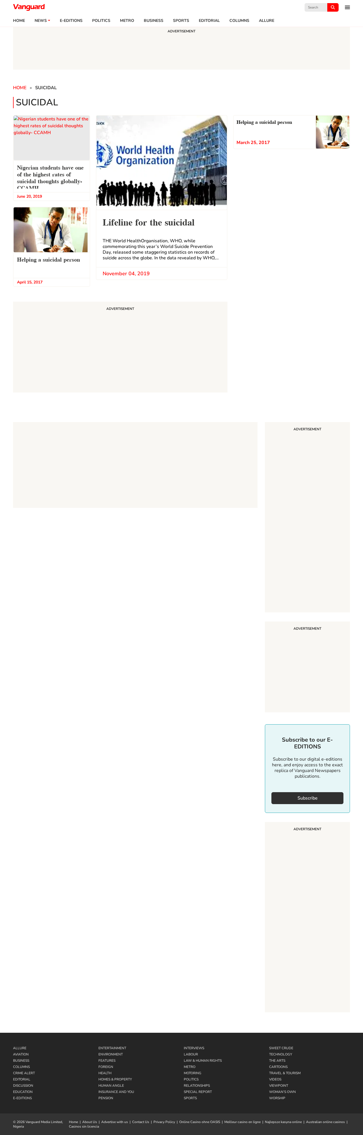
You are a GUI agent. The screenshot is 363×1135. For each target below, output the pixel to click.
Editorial (209, 20)
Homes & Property (115, 1079)
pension (105, 1098)
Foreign (105, 1067)
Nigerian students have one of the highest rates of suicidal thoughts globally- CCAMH (50, 177)
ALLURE (266, 20)
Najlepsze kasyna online (283, 1122)
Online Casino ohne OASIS (199, 1122)
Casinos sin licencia (84, 1126)
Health (104, 1073)
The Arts (277, 1060)
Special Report (198, 1092)
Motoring (192, 1073)
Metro (127, 20)
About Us (89, 1122)
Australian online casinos (325, 1122)
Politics (101, 20)
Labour (191, 1054)
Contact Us (140, 1122)
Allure (19, 1048)
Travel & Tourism (285, 1073)
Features (106, 1060)
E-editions (71, 20)
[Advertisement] (307, 518)
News (41, 20)
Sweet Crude (281, 1048)
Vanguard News (29, 7)
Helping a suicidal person (48, 259)
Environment (110, 1054)
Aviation (21, 1054)
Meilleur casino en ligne (242, 1122)
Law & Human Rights (203, 1060)
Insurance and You (116, 1092)
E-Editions (22, 1098)
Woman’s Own (282, 1092)
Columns (239, 20)
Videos (275, 1079)
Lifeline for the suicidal (149, 221)
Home (19, 20)
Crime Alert (24, 1073)
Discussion (23, 1085)
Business (153, 20)
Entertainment (112, 1048)
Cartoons (278, 1067)
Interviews (194, 1048)
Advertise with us (114, 1122)
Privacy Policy (164, 1122)
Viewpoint (278, 1085)
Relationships (197, 1085)
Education (23, 1092)
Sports (181, 20)
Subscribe (307, 798)
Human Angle (111, 1085)
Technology (280, 1054)
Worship (277, 1098)
